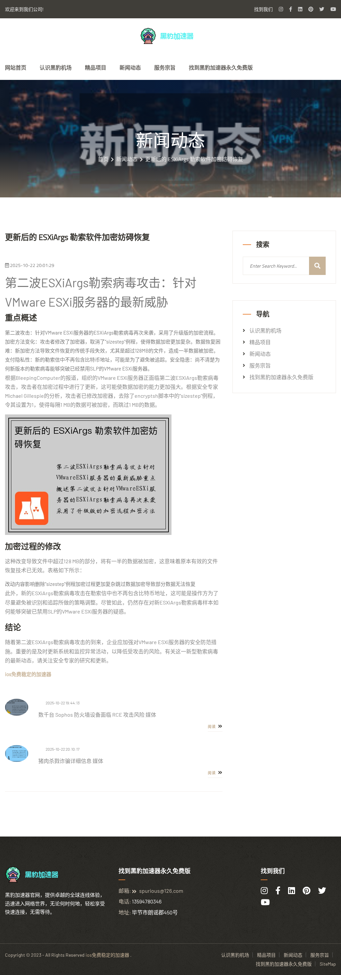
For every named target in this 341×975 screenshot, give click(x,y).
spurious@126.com (161, 890)
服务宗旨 (164, 68)
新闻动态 (130, 68)
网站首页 (15, 68)
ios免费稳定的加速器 (107, 955)
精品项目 (95, 68)
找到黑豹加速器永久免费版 (221, 68)
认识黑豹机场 (56, 68)
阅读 (212, 726)
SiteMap (328, 964)
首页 (103, 159)
